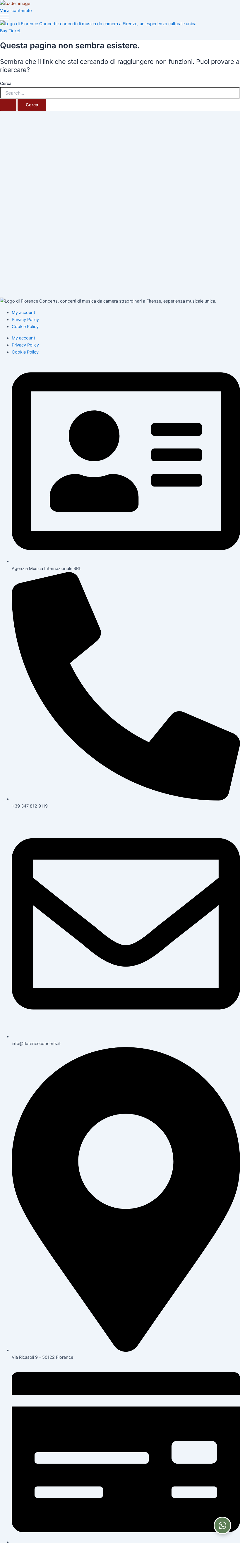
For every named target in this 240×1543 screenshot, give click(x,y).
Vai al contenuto (16, 10)
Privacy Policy (25, 319)
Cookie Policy (25, 326)
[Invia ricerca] (8, 105)
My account (23, 312)
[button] (4, 17)
